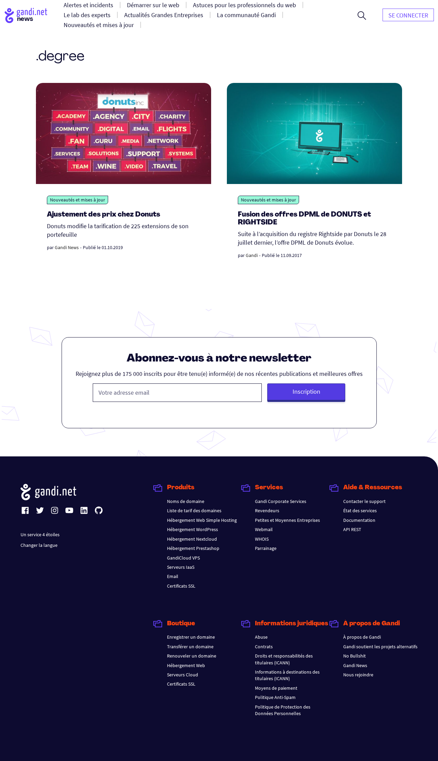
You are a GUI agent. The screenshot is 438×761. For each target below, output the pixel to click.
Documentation (359, 520)
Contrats (264, 646)
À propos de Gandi (362, 637)
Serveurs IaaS (180, 567)
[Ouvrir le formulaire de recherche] (362, 15)
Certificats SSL (181, 586)
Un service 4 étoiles (40, 534)
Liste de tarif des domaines (194, 510)
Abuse (261, 637)
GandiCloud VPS (183, 558)
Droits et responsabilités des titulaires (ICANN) (284, 659)
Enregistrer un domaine (191, 637)
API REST (352, 529)
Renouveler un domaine (191, 656)
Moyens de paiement (276, 688)
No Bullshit (354, 656)
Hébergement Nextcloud (192, 539)
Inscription (306, 391)
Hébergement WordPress (192, 529)
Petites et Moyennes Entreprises (287, 520)
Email (172, 576)
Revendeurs (267, 510)
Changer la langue (39, 545)
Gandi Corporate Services (280, 501)
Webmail (264, 529)
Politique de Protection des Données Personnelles (282, 710)
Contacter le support (364, 501)
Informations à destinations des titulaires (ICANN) (287, 675)
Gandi (252, 255)
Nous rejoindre (358, 675)
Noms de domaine (185, 501)
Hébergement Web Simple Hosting (202, 520)
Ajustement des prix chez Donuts (103, 214)
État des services (360, 510)
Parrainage (265, 548)
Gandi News (67, 247)
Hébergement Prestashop (193, 548)
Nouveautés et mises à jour (77, 200)
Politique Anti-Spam (275, 697)
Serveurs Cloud (182, 675)
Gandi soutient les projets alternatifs (380, 646)
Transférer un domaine (190, 646)
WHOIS (262, 539)
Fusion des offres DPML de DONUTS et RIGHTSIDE (304, 218)
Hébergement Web (186, 665)
